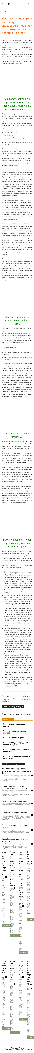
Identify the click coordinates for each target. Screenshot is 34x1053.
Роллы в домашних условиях (15, 801)
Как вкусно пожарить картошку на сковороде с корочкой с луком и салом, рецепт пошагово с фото (21, 878)
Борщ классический (29, 856)
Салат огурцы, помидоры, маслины (14, 732)
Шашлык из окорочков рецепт (15, 812)
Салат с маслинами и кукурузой (17, 714)
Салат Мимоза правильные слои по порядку (17, 757)
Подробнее (6, 925)
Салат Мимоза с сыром (13, 738)
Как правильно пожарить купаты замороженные (26, 698)
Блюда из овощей (7, 8)
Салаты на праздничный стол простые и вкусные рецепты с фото (12, 869)
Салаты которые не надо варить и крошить (12, 971)
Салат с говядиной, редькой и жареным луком (16, 744)
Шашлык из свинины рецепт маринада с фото (4, 863)
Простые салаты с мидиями (4, 968)
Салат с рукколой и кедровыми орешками (17, 750)
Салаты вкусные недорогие (21, 968)
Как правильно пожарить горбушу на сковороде (29, 973)
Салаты (4, 712)
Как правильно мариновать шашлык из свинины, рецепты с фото (16, 771)
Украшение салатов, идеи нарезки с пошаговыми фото (15, 787)
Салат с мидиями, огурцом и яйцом (15, 725)
